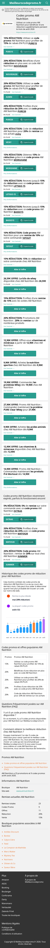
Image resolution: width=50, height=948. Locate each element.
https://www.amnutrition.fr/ (26, 32)
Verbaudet (6, 907)
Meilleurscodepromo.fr (25, 3)
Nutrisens (8, 859)
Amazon (5, 879)
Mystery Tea (9, 855)
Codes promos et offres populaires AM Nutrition (25, 763)
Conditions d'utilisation (12, 933)
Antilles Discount (11, 832)
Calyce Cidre (9, 839)
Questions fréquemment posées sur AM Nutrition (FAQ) (26, 768)
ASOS (4, 883)
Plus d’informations (10, 147)
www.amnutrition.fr (25, 791)
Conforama (7, 895)
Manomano (7, 903)
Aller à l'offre (20, 269)
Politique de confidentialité (8, 928)
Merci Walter (9, 851)
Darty (4, 899)
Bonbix (7, 836)
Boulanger (6, 891)
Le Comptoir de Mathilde (15, 847)
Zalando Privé (8, 911)
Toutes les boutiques (11, 915)
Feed (6, 843)
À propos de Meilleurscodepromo (34, 880)
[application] (25, 627)
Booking (5, 887)
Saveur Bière (9, 867)
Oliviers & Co (9, 863)
